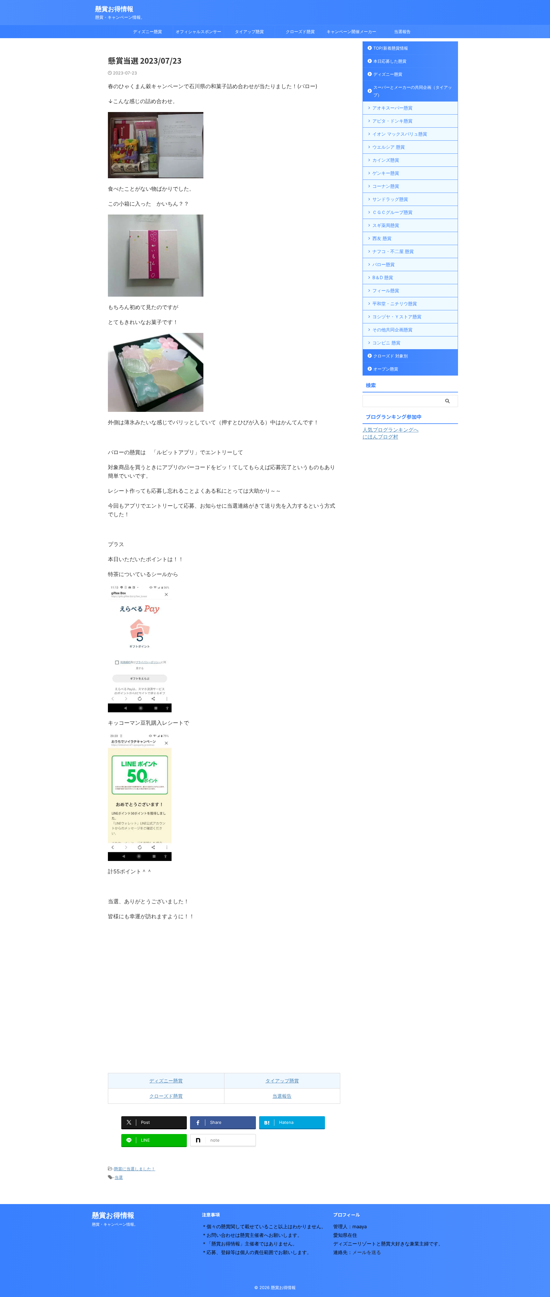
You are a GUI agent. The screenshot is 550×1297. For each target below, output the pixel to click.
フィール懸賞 (385, 290)
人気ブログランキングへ (391, 429)
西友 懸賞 (381, 238)
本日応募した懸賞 (389, 61)
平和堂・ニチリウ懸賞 (394, 303)
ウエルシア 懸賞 (388, 147)
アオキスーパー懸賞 (392, 107)
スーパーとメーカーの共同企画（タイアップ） (412, 91)
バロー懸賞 (383, 264)
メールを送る (366, 1252)
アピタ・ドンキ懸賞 (392, 120)
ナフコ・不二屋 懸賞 (393, 251)
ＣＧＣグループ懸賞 (392, 212)
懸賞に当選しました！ (134, 1168)
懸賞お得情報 (114, 9)
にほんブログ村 (380, 437)
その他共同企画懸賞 (392, 329)
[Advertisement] (224, 997)
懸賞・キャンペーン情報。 (115, 1224)
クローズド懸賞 (300, 31)
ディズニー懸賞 (147, 31)
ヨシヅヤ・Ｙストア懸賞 (396, 316)
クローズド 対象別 (390, 355)
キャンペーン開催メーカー (351, 31)
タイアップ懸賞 (249, 31)
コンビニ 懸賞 (386, 342)
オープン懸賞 (385, 368)
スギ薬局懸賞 (385, 225)
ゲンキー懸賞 (385, 173)
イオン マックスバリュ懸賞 (399, 134)
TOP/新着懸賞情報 (390, 48)
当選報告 (402, 31)
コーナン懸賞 (385, 186)
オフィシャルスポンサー (198, 31)
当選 (119, 1177)
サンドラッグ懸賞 (390, 199)
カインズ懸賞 (385, 160)
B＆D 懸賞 (382, 277)
